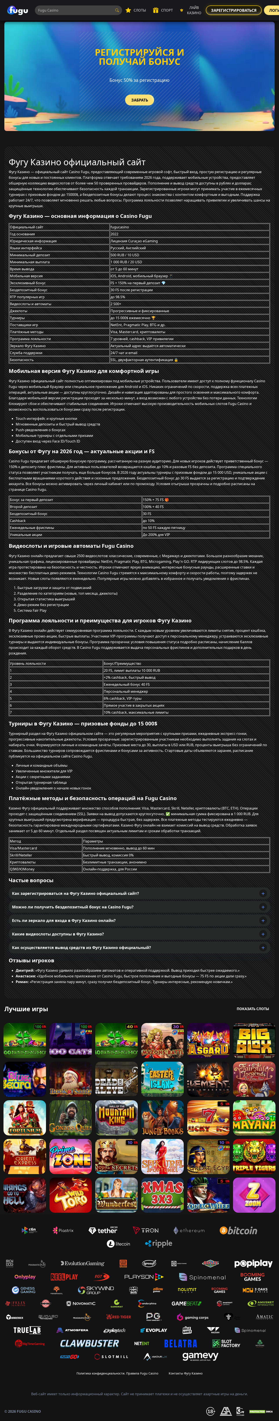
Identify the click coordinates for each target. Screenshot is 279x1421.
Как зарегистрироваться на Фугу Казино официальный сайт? (75, 893)
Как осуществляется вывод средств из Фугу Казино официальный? (81, 947)
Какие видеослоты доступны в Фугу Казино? (58, 934)
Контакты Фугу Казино (185, 1373)
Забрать (139, 100)
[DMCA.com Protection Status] (261, 1411)
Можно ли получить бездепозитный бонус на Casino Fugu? (73, 906)
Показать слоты (253, 1008)
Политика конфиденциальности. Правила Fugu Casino (117, 1373)
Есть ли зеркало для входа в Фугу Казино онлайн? (64, 920)
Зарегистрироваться (234, 10)
